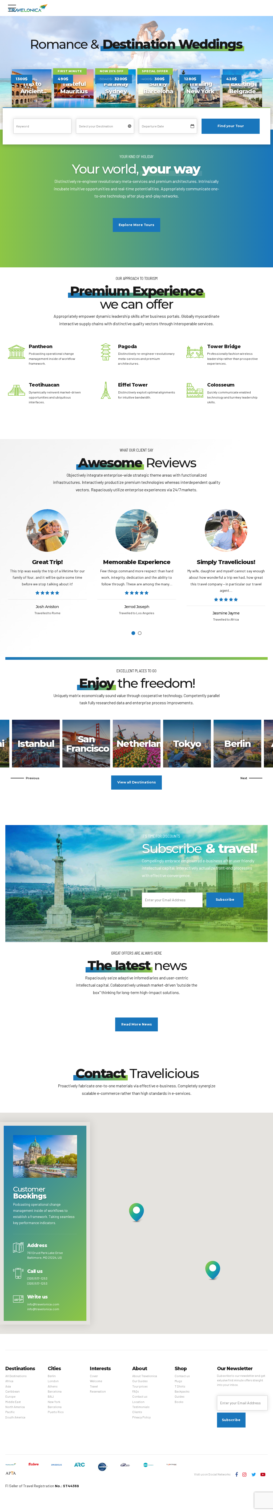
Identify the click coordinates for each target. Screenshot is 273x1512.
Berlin (52, 1376)
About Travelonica (144, 1376)
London (53, 1381)
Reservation (98, 1391)
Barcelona (55, 1391)
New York (54, 1402)
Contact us (139, 1396)
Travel (94, 1386)
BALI (51, 1396)
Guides (179, 1396)
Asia (8, 1386)
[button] (25, 778)
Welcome (96, 1381)
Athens (36, 743)
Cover (94, 1376)
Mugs (178, 1381)
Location (138, 1402)
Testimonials (140, 1407)
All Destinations (15, 1376)
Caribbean (12, 1391)
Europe (10, 1396)
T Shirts (180, 1386)
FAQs (135, 1391)
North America (15, 1407)
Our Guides (139, 1381)
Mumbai (237, 743)
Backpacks (182, 1391)
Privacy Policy (141, 1417)
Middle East (13, 1402)
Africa (9, 1381)
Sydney (187, 743)
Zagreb (86, 743)
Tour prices (139, 1386)
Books (179, 1402)
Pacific (10, 1412)
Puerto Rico (136, 743)
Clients (137, 1412)
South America (15, 1417)
